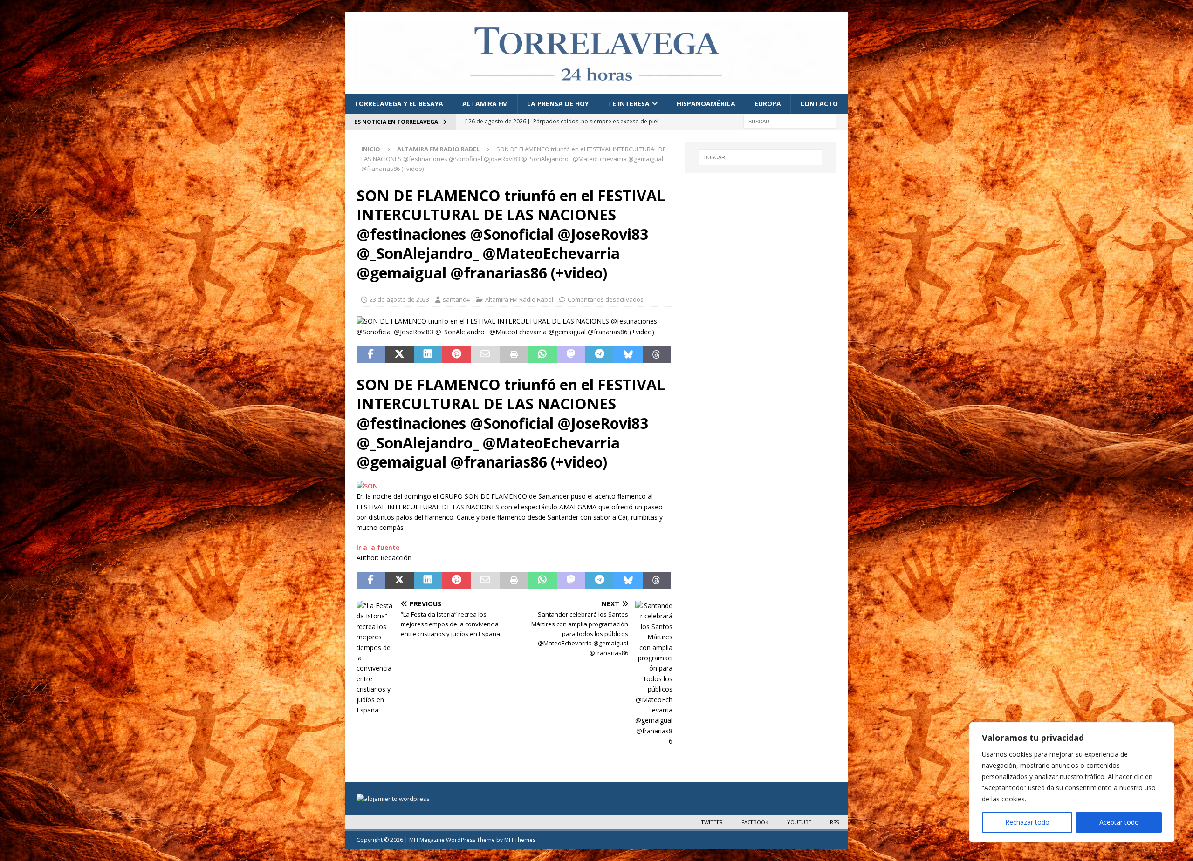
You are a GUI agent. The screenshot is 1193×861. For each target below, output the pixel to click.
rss (834, 822)
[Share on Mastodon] (571, 354)
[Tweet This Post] (399, 354)
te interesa (629, 103)
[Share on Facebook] (371, 354)
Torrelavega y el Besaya (398, 103)
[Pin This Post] (456, 354)
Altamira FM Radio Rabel (519, 299)
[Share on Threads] (657, 354)
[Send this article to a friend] (485, 354)
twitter (712, 822)
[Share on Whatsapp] (542, 354)
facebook (754, 822)
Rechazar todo (1027, 822)
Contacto (819, 103)
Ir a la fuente (378, 547)
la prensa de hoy (558, 103)
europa (767, 103)
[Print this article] (514, 354)
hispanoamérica (706, 103)
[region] (1071, 782)
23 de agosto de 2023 (399, 299)
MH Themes (519, 840)
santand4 (456, 299)
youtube (799, 822)
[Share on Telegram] (599, 354)
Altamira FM (485, 103)
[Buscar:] (789, 121)
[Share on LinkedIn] (428, 354)
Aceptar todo (1119, 822)
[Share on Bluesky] (628, 354)
